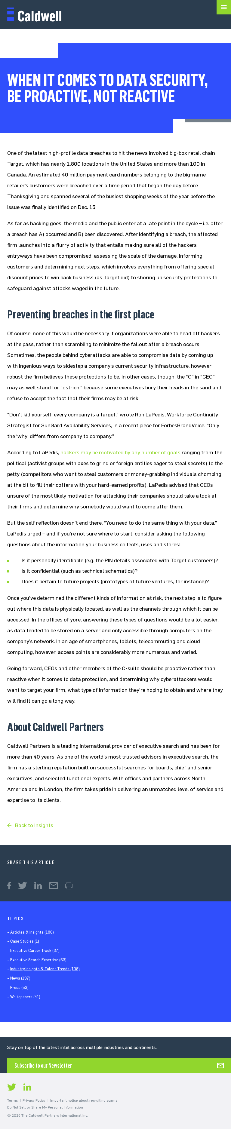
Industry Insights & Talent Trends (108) (45, 969)
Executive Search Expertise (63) (38, 960)
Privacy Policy (34, 1100)
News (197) (20, 978)
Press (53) (19, 987)
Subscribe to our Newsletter (43, 1065)
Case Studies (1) (24, 941)
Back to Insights (34, 825)
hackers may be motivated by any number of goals (120, 452)
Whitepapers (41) (25, 997)
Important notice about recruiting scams (83, 1100)
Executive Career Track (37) (35, 950)
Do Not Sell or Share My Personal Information (45, 1107)
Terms (12, 1100)
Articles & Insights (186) (32, 932)
